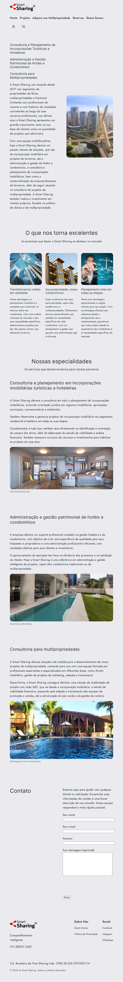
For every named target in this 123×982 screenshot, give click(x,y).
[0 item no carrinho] (23, 26)
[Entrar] (13, 26)
